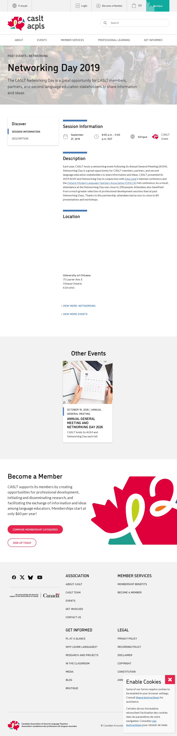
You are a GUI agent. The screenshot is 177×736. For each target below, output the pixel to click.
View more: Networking (79, 305)
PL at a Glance (75, 638)
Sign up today (22, 542)
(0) (140, 5)
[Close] (170, 679)
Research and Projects (82, 655)
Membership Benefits (132, 584)
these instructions (147, 697)
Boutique (157, 5)
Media (69, 671)
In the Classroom (78, 663)
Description (20, 138)
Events (70, 600)
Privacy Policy (127, 638)
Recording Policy (129, 646)
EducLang (130, 178)
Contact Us (73, 617)
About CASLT (74, 584)
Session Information (26, 131)
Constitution (127, 671)
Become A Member (130, 592)
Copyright (124, 663)
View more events (75, 314)
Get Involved (74, 609)
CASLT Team (73, 592)
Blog (69, 680)
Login (84, 5)
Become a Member (112, 5)
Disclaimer (125, 655)
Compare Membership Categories (35, 529)
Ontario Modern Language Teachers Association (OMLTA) (102, 182)
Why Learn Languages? (81, 646)
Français (22, 5)
